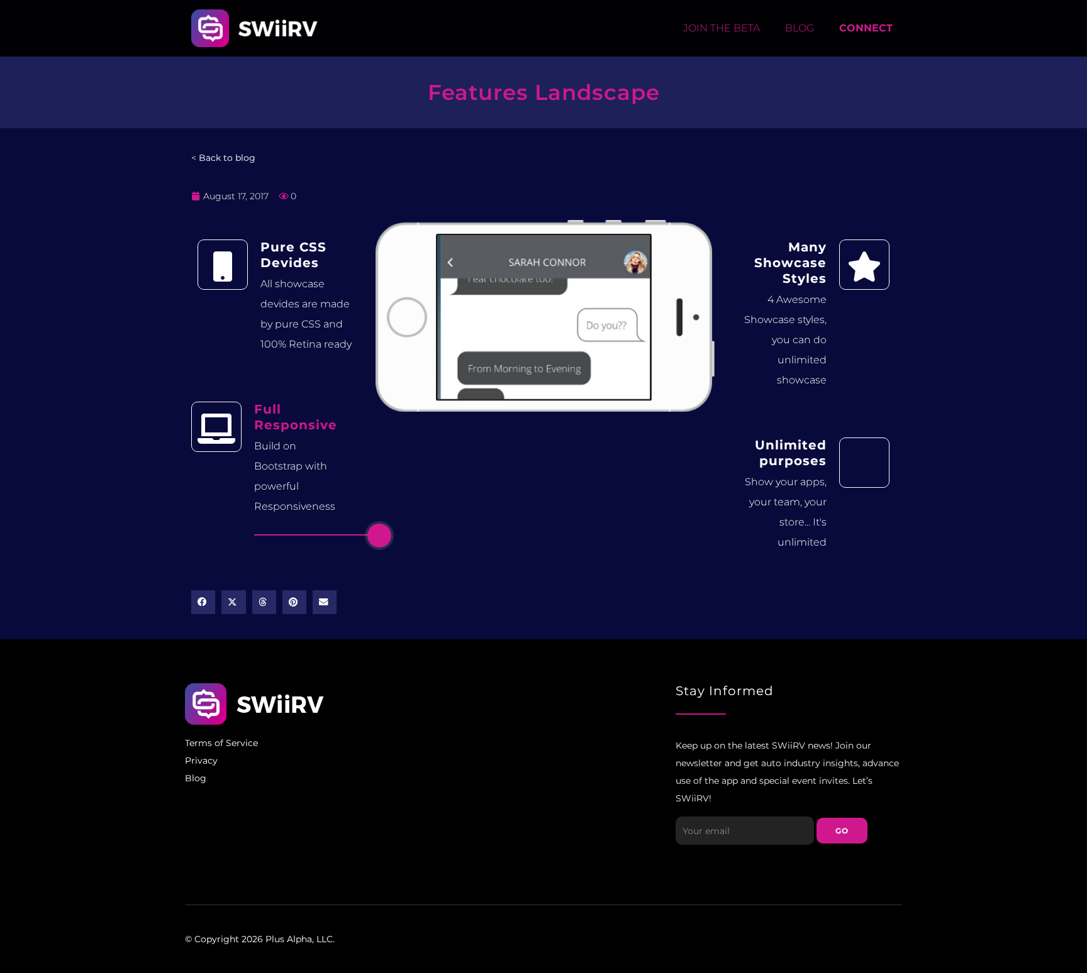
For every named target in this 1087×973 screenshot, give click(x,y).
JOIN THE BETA (721, 28)
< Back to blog (223, 157)
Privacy (201, 760)
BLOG (799, 28)
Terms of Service (221, 743)
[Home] (254, 28)
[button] (203, 602)
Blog (195, 778)
